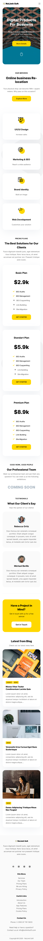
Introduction (21, 900)
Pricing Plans (21, 884)
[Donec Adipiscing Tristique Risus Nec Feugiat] (21, 784)
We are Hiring (21, 886)
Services (21, 878)
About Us (21, 903)
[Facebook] (13, 867)
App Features (21, 906)
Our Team (21, 881)
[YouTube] (30, 867)
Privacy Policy (21, 889)
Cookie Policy (21, 911)
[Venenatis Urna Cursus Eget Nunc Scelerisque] (21, 724)
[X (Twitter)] (19, 867)
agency (9, 682)
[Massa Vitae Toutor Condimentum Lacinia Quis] (21, 663)
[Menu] (39, 4)
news (16, 682)
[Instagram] (24, 867)
